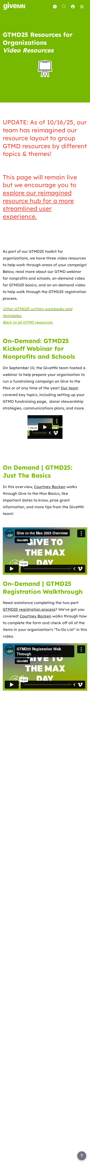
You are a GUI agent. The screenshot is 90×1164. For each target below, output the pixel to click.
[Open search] (63, 6)
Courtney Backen (50, 486)
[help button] (81, 1155)
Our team (69, 388)
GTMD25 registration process (29, 609)
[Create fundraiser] (54, 6)
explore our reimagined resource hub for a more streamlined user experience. (38, 204)
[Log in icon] (72, 6)
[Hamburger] (81, 6)
